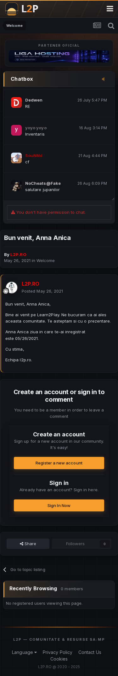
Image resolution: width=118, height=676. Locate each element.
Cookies (59, 658)
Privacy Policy (57, 652)
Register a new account (59, 462)
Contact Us (89, 652)
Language (23, 652)
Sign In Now (59, 505)
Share (29, 543)
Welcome (46, 260)
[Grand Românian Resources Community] (25, 8)
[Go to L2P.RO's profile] (11, 287)
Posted (42, 291)
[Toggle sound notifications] (105, 79)
